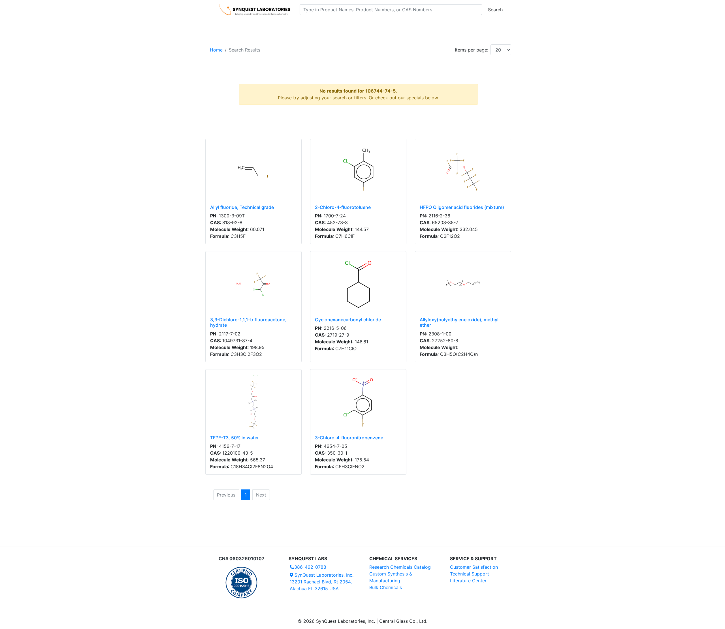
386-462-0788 (310, 567)
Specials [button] (381, 26)
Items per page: (471, 50)
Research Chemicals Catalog (400, 567)
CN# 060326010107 (242, 558)
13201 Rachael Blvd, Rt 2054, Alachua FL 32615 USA (321, 581)
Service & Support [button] (342, 26)
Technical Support (469, 574)
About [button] (435, 26)
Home (216, 50)
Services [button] (409, 26)
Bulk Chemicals (385, 587)
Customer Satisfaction (474, 567)
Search (495, 9)
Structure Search (297, 26)
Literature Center (468, 580)
